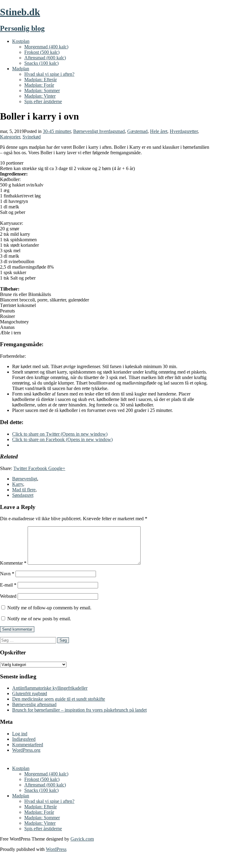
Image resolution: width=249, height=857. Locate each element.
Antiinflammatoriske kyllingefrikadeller (49, 688)
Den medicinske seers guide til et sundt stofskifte (58, 699)
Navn (7, 573)
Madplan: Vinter (40, 96)
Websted (8, 596)
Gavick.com (82, 838)
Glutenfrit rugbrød (29, 693)
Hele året (158, 131)
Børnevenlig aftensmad (34, 704)
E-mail (8, 584)
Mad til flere (24, 489)
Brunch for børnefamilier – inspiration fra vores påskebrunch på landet (79, 709)
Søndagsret (22, 495)
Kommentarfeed (27, 744)
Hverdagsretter (184, 131)
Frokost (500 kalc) (42, 52)
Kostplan (20, 41)
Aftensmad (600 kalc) (45, 57)
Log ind (19, 733)
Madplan (20, 68)
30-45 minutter (57, 131)
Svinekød (31, 136)
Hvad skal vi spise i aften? (49, 74)
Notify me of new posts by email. (39, 618)
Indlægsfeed (24, 739)
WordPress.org (26, 750)
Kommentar (13, 563)
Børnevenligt (24, 478)
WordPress (56, 849)
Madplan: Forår (39, 85)
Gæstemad (137, 131)
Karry (17, 484)
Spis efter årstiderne (43, 101)
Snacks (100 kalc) (41, 63)
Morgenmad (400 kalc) (46, 46)
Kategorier (10, 136)
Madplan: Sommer (42, 90)
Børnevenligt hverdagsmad (99, 131)
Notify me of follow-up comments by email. (49, 607)
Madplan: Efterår (40, 79)
